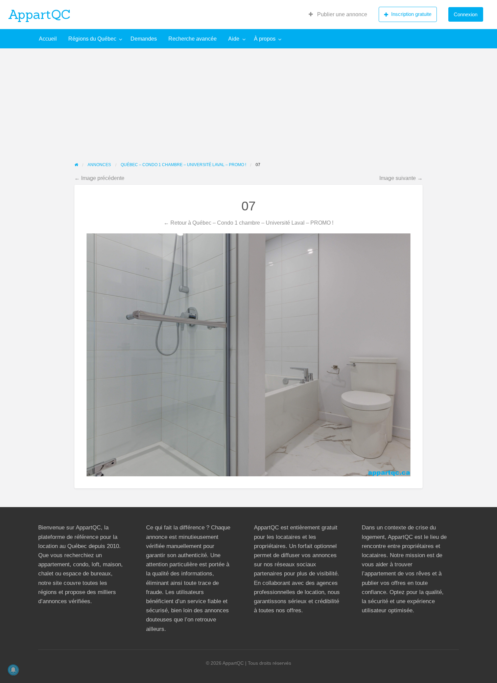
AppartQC (39, 14)
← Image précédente (99, 178)
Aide (233, 39)
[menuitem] (338, 14)
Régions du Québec (92, 39)
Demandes (144, 39)
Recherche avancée (192, 39)
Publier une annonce (341, 14)
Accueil (48, 39)
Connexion (465, 14)
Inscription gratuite (411, 14)
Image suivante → (401, 178)
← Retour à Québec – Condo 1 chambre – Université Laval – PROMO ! (248, 223)
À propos (265, 39)
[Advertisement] (248, 99)
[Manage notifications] (13, 669)
